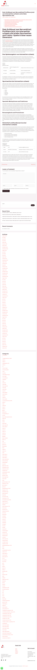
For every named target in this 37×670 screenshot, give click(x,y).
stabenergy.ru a (4, 603)
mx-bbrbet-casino (5, 542)
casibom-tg (4, 451)
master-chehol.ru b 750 (6, 506)
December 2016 (5, 310)
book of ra (4, 442)
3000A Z (3, 408)
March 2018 (4, 286)
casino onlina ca (4, 454)
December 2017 (5, 291)
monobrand (4, 520)
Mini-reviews (4, 514)
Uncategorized (4, 623)
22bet (3, 403)
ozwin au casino (4, 555)
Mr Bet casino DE (5, 538)
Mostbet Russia (4, 535)
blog (3, 441)
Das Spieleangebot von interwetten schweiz (12, 22)
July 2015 (4, 338)
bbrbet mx (4, 439)
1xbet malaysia (4, 392)
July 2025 (4, 252)
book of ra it (4, 444)
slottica (3, 597)
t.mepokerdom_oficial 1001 (6, 615)
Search (3, 203)
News (3, 548)
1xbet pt (3, 395)
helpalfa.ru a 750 (5, 490)
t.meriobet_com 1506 (5, 618)
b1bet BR (4, 434)
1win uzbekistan (4, 377)
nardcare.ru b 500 (5, 543)
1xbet (3, 381)
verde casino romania (5, 628)
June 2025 (4, 253)
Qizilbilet (3, 577)
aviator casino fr (4, 426)
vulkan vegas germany (5, 631)
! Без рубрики (4, 355)
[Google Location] (5, 660)
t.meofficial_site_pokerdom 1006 (7, 610)
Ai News (3, 415)
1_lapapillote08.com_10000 (7, 358)
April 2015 (4, 343)
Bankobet (3, 436)
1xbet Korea (4, 389)
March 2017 (4, 305)
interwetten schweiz (9, 40)
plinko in (3, 566)
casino (3, 452)
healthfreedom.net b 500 (6, 488)
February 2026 (4, 243)
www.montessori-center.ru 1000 (7, 634)
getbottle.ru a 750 (5, 483)
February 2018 (4, 287)
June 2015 (4, 339)
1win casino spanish (5, 369)
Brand (3, 447)
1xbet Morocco (4, 394)
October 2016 (4, 313)
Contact (16, 653)
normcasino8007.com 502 (6, 550)
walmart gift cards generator (6, 633)
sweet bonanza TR (5, 608)
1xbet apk (4, 382)
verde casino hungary (5, 624)
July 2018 (4, 279)
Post (9, 17)
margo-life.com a (5, 501)
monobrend (4, 522)
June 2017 (4, 300)
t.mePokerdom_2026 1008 (6, 613)
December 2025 (5, 247)
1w (2, 366)
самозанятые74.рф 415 (6, 637)
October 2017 (4, 294)
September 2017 (5, 295)
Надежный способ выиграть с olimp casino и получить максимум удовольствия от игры (17, 216)
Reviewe (3, 584)
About (16, 649)
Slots (3, 594)
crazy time (4, 464)
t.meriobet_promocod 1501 (6, 620)
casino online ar (4, 455)
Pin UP (3, 558)
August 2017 (4, 297)
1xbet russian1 (4, 399)
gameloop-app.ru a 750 (6, 481)
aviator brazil (4, 423)
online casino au (4, 553)
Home (16, 648)
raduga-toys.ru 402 (5, 579)
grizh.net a (4, 486)
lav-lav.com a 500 (5, 496)
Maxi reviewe (4, 507)
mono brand (4, 517)
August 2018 (4, 278)
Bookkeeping (4, 446)
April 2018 (4, 284)
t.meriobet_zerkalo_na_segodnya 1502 (8, 621)
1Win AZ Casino (5, 368)
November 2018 (5, 273)
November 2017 (5, 292)
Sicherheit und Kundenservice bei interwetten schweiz (13, 26)
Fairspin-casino (4, 473)
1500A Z (3, 361)
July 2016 (4, 318)
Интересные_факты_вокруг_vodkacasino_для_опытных (11, 212)
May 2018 (4, 282)
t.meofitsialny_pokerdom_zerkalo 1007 (8, 611)
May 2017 (4, 302)
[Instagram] (3, 660)
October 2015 (4, 333)
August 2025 (4, 250)
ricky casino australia (5, 589)
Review (3, 582)
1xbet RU (4, 397)
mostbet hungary (5, 530)
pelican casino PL (5, 556)
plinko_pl (3, 569)
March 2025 (4, 256)
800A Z (3, 410)
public (3, 576)
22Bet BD (4, 405)
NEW (3, 546)
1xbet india (4, 387)
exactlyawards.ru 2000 (6, 472)
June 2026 (4, 239)
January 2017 (4, 308)
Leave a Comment (5, 17)
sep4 (3, 590)
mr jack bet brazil (5, 540)
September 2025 (5, 248)
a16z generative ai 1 (5, 413)
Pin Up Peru (4, 561)
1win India (4, 373)
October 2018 (4, 274)
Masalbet (3, 504)
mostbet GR (4, 529)
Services (16, 652)
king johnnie (4, 494)
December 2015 (5, 330)
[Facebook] (1, 660)
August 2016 (4, 317)
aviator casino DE (5, 425)
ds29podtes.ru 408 (5, 467)
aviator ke (3, 429)
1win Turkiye (4, 376)
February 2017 (4, 307)
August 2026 (4, 235)
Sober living (4, 598)
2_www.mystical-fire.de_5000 (7, 400)
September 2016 (5, 315)
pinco (3, 563)
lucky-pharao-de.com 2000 (6, 499)
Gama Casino (4, 478)
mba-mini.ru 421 (4, 509)
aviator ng (3, 433)
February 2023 (4, 266)
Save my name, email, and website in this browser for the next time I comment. (16, 188)
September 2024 (5, 260)
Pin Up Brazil (4, 559)
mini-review (4, 512)
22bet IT (3, 407)
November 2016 (5, 312)
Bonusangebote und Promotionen (10, 25)
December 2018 (5, 271)
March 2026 (4, 242)
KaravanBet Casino (5, 491)
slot (3, 592)
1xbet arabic (4, 384)
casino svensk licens (5, 459)
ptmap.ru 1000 (4, 574)
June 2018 (4, 281)
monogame (4, 524)
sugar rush (4, 605)
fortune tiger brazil (5, 477)
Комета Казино (5, 636)
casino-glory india (5, 460)
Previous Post (4, 164)
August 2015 (4, 336)
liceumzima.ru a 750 (5, 498)
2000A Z (3, 402)
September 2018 (5, 276)
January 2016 (4, 328)
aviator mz (4, 431)
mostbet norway (5, 533)
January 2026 (4, 245)
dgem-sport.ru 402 (5, 465)
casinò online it (4, 457)
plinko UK (3, 568)
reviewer (3, 585)
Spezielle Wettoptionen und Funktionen (11, 24)
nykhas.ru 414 (4, 551)
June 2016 (4, 320)
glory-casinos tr (4, 485)
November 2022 (5, 268)
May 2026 (4, 240)
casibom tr (4, 449)
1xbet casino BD (5, 386)
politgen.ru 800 (4, 571)
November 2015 (5, 331)
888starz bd (4, 412)
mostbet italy (4, 532)
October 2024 (4, 258)
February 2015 (4, 346)
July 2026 (4, 237)
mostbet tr (4, 537)
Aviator (3, 421)
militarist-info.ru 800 (5, 511)
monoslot (3, 525)
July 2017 (4, 299)
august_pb (4, 418)
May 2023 (4, 265)
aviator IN (3, 428)
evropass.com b (4, 470)
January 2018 (4, 289)
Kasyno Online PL (5, 493)
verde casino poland (5, 626)
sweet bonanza (4, 607)
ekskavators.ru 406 (5, 468)
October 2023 (4, 263)
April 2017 (4, 304)
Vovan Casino (4, 629)
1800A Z (3, 364)
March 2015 (4, 344)
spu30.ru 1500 (4, 602)
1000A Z (3, 360)
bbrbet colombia (5, 438)
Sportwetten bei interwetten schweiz (11, 23)
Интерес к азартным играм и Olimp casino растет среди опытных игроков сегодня (16, 220)
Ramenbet (4, 581)
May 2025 (4, 255)
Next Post (33, 164)
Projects (16, 651)
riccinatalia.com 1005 (5, 587)
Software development (6, 600)
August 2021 (4, 269)
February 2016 (4, 326)
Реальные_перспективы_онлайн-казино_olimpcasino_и (11, 214)
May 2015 (4, 341)
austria (3, 420)
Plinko (3, 564)
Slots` (3, 595)
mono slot (4, 519)
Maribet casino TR (5, 503)
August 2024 (4, 261)
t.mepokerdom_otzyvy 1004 (7, 616)
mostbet (3, 527)
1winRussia (4, 379)
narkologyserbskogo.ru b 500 (7, 545)
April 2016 (4, 323)
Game (3, 480)
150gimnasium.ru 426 (5, 363)
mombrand (4, 516)
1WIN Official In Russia (6, 374)
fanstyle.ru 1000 (5, 475)
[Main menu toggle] (35, 4)
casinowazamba (4, 462)
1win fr (3, 371)
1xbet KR (3, 390)
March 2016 (4, 325)
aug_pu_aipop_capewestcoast (7, 416)
